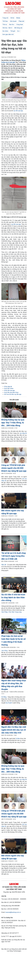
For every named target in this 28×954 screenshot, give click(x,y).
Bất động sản (18, 28)
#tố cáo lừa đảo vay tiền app (12, 394)
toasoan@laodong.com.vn (13, 912)
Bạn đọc (11, 24)
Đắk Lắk (3, 564)
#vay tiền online (8, 388)
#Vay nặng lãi (8, 386)
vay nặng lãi (23, 433)
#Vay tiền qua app (9, 390)
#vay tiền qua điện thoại (11, 392)
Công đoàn (19, 24)
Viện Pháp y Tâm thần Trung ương (11, 612)
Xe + (18, 31)
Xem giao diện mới (8, 34)
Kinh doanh (13, 21)
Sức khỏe (5, 31)
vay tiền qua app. (16, 224)
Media (18, 18)
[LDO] (14, 410)
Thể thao (5, 21)
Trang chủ (5, 18)
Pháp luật (21, 21)
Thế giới (12, 31)
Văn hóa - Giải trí (7, 28)
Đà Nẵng (3, 697)
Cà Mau (17, 738)
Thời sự (4, 24)
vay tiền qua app (18, 110)
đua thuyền (9, 703)
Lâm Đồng (4, 650)
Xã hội (12, 18)
